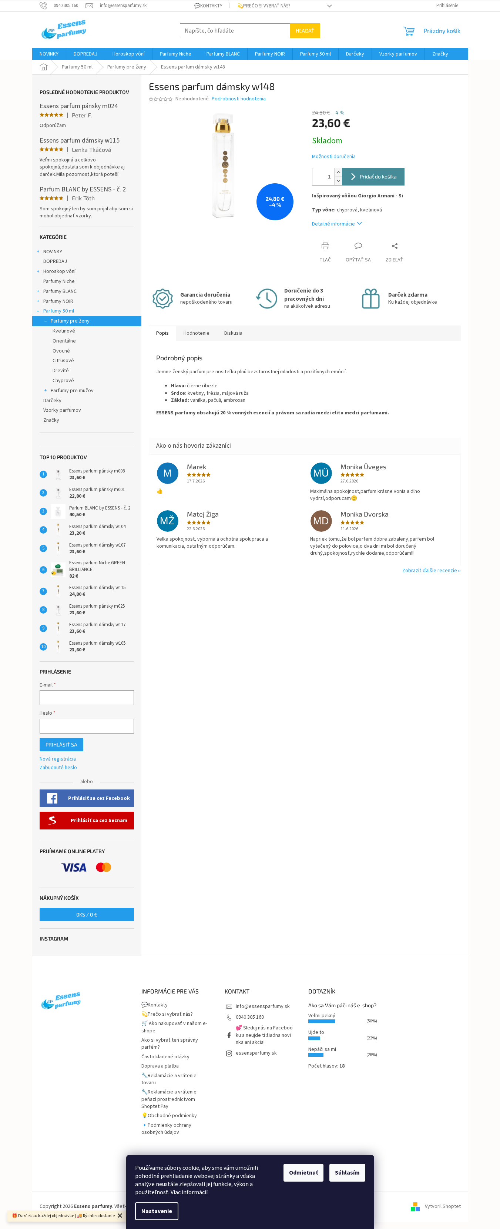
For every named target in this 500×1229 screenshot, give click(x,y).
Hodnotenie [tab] (196, 333)
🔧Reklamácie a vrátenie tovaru (169, 1079)
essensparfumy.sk (256, 1053)
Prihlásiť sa (61, 744)
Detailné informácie (333, 224)
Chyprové (63, 380)
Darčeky (52, 400)
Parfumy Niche (59, 281)
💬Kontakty (208, 6)
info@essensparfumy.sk (263, 1006)
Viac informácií (189, 1192)
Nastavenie (156, 1211)
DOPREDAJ (55, 261)
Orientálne (64, 341)
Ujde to (316, 1032)
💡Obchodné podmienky (169, 1115)
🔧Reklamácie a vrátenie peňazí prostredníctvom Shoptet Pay (169, 1099)
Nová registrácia (58, 759)
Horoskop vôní (59, 271)
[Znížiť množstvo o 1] (338, 181)
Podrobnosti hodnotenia (239, 99)
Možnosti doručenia (334, 156)
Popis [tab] (162, 333)
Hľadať (305, 30)
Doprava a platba (160, 1066)
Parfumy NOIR (58, 301)
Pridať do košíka (378, 176)
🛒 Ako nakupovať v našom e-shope (174, 1027)
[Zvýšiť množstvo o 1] (338, 172)
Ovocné (61, 351)
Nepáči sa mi (322, 1049)
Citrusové (63, 360)
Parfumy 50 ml (58, 311)
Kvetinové (64, 331)
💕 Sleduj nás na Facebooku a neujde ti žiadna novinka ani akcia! (264, 1035)
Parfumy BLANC (60, 291)
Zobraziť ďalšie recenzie (429, 570)
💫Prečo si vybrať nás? (264, 6)
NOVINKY (52, 252)
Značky (51, 420)
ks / (86, 914)
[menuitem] (49, 54)
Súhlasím (347, 1173)
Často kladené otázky (165, 1057)
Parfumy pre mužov (72, 390)
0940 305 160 (250, 1017)
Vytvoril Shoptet (443, 1206)
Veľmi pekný (321, 1015)
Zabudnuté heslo (58, 767)
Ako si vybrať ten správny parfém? (169, 1043)
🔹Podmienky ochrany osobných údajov (166, 1129)
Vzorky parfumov (62, 410)
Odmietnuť (303, 1173)
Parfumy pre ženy (70, 321)
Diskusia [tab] (233, 333)
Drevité (61, 370)
